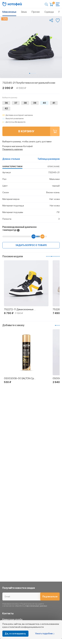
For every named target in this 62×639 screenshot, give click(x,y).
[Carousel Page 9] (56, 256)
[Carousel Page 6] (52, 256)
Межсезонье (9, 11)
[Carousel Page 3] (32, 73)
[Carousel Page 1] (46, 256)
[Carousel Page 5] (35, 73)
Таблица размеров (49, 159)
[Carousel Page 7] (54, 256)
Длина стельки (11, 159)
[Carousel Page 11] (59, 256)
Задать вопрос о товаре (31, 245)
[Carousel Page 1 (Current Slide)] (29, 73)
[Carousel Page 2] (47, 256)
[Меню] (58, 4)
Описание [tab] (53, 166)
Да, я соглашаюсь (15, 633)
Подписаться (50, 596)
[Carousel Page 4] (50, 256)
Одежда (49, 11)
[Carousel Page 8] (55, 256)
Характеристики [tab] (12, 166)
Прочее (35, 11)
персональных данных (36, 606)
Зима (24, 11)
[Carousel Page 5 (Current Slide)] (51, 256)
